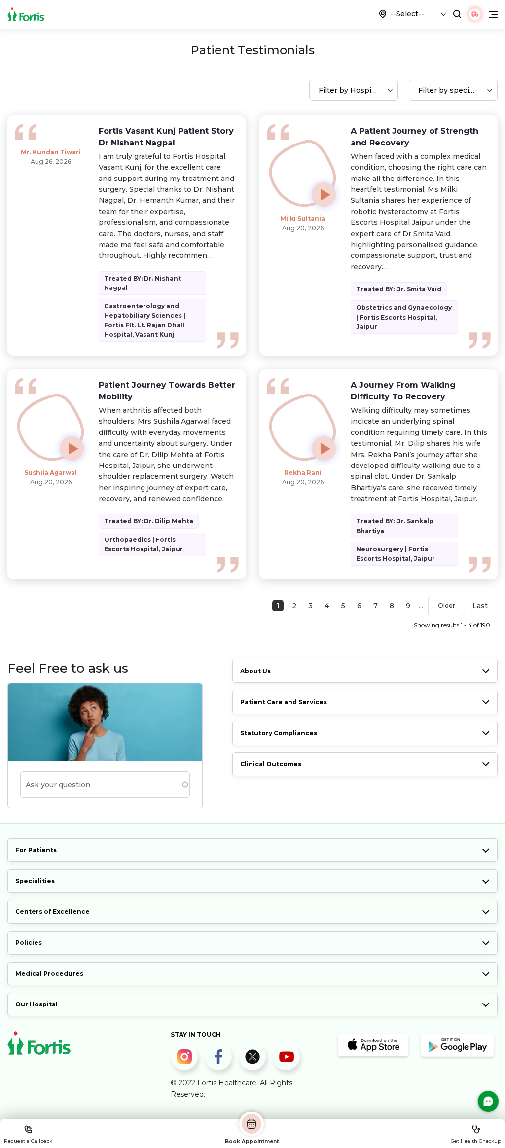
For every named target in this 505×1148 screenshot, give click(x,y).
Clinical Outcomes (270, 764)
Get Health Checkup (476, 1141)
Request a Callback (28, 1141)
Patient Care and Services (283, 702)
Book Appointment (252, 1141)
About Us (255, 671)
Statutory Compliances (278, 733)
